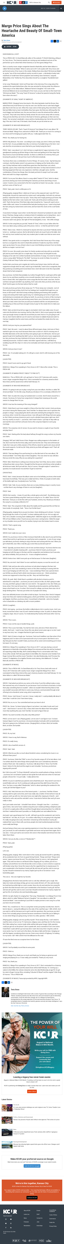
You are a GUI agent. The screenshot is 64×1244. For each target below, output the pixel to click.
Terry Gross (7, 40)
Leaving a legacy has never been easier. (32, 1077)
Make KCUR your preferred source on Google (32, 1159)
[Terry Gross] (5, 992)
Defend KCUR (32, 1198)
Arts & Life (16, 1104)
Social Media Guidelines (52, 1211)
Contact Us (39, 1218)
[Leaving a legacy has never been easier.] (32, 1042)
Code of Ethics (53, 1215)
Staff (38, 1214)
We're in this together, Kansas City (32, 1183)
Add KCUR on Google (32, 1166)
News (14, 1129)
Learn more (32, 1091)
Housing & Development (20, 1141)
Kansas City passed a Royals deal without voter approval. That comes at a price (36, 1119)
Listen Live (26, 1214)
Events (38, 1210)
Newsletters (27, 1225)
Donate (57, 2)
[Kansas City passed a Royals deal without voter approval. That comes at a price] (7, 1120)
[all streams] (61, 8)
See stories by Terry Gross (20, 1006)
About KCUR (27, 1210)
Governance (52, 1218)
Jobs (38, 1222)
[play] (4, 8)
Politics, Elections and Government (23, 1117)
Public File (52, 1222)
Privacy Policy (53, 1226)
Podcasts (26, 1222)
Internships (39, 1225)
